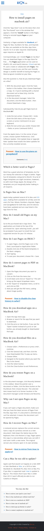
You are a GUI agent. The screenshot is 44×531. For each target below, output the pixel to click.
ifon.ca (32, 524)
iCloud (31, 64)
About (15, 528)
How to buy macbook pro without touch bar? (20, 497)
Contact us (32, 528)
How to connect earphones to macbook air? (19, 510)
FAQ (22, 14)
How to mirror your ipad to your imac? (18, 493)
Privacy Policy (23, 528)
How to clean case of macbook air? (17, 503)
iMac (20, 466)
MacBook (30, 42)
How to (28, 471)
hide (25, 160)
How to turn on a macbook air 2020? (17, 500)
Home (10, 528)
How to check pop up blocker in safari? (18, 507)
